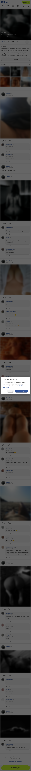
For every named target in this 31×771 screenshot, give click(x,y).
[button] (10, 391)
